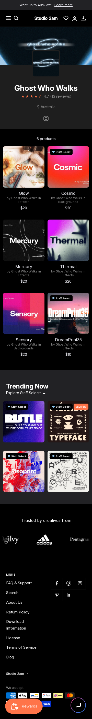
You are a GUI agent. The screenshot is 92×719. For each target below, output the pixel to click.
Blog (10, 657)
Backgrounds (68, 201)
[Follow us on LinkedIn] (68, 595)
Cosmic (68, 193)
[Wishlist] (65, 18)
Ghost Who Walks (24, 198)
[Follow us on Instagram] (80, 583)
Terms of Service (21, 647)
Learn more (63, 5)
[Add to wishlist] (37, 152)
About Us (14, 602)
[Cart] (83, 18)
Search (12, 592)
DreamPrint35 (68, 340)
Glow (24, 193)
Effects (23, 201)
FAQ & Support (19, 582)
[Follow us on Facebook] (57, 583)
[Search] (16, 18)
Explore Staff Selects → (26, 393)
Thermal (68, 267)
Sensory (24, 340)
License (13, 637)
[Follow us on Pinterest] (57, 595)
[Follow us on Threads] (68, 583)
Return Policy (17, 612)
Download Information (16, 625)
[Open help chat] (78, 705)
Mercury (23, 267)
